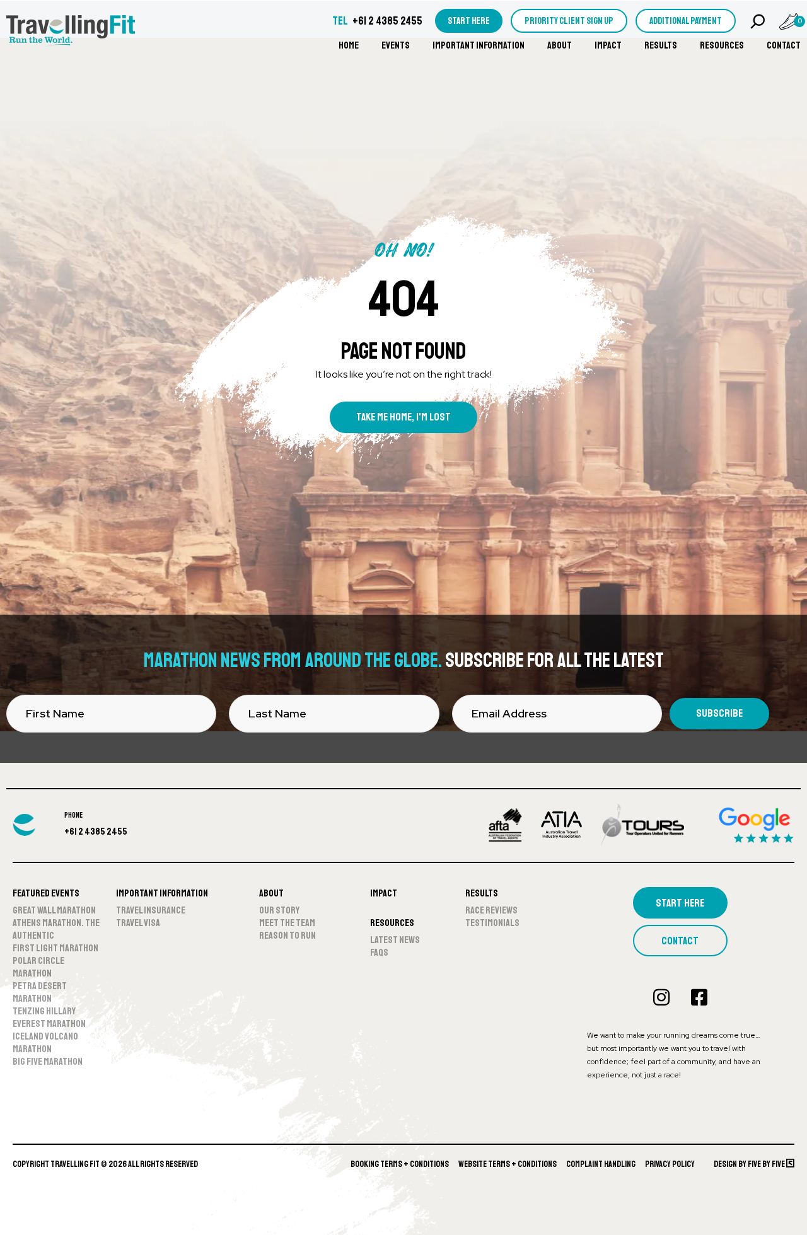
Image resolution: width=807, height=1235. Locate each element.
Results (660, 45)
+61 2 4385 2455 (387, 21)
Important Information (479, 45)
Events (395, 45)
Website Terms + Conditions (507, 1164)
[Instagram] (661, 997)
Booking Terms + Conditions (400, 1164)
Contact (784, 45)
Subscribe (719, 713)
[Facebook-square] (699, 997)
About (559, 45)
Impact (608, 45)
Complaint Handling (601, 1164)
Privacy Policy (670, 1164)
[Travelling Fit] (70, 32)
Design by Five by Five (750, 1164)
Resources (722, 45)
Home (349, 45)
